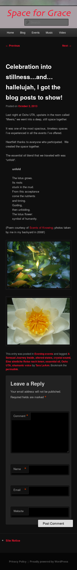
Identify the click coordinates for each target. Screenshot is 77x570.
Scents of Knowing (41, 227)
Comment (20, 415)
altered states (44, 357)
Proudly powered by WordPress (49, 561)
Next (66, 45)
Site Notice (13, 540)
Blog (22, 32)
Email (19, 489)
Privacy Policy (18, 561)
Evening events (43, 354)
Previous (13, 45)
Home (10, 32)
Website (18, 511)
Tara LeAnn (42, 365)
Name (19, 468)
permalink (12, 369)
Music (49, 32)
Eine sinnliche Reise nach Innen (25, 361)
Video (62, 32)
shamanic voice (21, 365)
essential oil (53, 361)
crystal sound (62, 357)
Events (36, 32)
